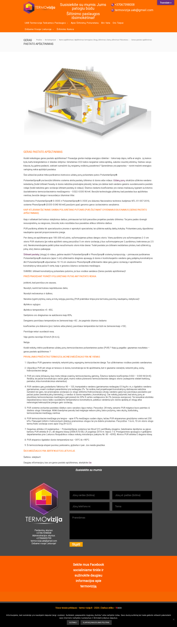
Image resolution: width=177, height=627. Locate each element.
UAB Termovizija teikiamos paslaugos (45, 23)
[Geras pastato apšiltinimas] (88, 102)
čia (90, 462)
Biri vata (105, 23)
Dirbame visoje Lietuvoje (38, 29)
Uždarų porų (119, 180)
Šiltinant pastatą (31, 254)
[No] (173, 619)
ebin (119, 608)
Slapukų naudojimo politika (96, 622)
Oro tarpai (118, 23)
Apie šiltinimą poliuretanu (85, 23)
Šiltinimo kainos (65, 29)
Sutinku (73, 622)
